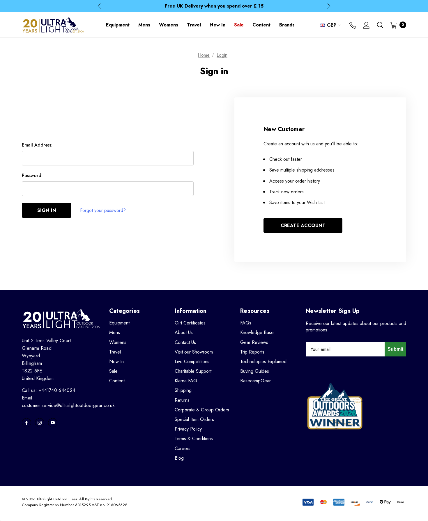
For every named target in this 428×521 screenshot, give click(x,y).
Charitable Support (193, 371)
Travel (115, 352)
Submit (395, 349)
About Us (184, 332)
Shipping (183, 390)
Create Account (303, 225)
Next (329, 6)
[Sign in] (366, 26)
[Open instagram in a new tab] (39, 422)
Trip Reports (252, 352)
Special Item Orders (194, 419)
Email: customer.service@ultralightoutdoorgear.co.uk (68, 402)
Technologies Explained (263, 361)
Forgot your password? (103, 210)
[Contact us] (353, 26)
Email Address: (37, 145)
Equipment (119, 323)
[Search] (380, 25)
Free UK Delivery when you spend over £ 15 (214, 6)
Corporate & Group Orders (202, 409)
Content (117, 380)
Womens (117, 342)
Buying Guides (254, 371)
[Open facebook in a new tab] (26, 422)
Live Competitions (192, 361)
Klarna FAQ (186, 380)
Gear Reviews (254, 342)
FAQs (245, 323)
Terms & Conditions (194, 438)
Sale (113, 371)
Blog (179, 458)
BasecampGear (255, 380)
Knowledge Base (257, 332)
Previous (99, 6)
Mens (114, 332)
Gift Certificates (190, 323)
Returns (182, 400)
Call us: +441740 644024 (48, 390)
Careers (182, 448)
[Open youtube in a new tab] (52, 422)
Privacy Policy (188, 429)
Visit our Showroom (194, 352)
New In (116, 361)
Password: (32, 175)
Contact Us (185, 342)
